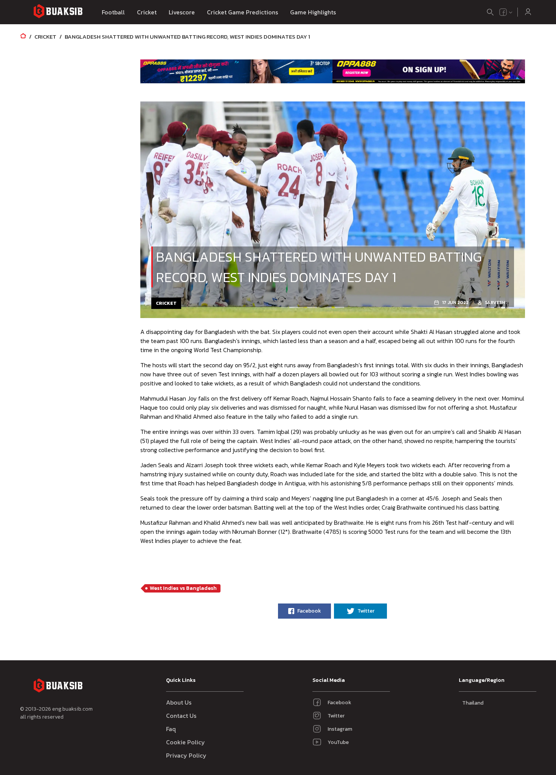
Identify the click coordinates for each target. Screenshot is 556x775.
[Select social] (506, 12)
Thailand (472, 703)
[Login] (528, 12)
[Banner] (236, 71)
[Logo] (58, 12)
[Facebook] (503, 12)
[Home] (23, 36)
